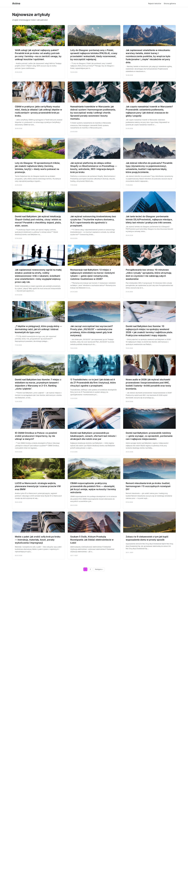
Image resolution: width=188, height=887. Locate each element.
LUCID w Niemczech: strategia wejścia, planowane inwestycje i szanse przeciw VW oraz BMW (38, 486)
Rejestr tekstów (154, 3)
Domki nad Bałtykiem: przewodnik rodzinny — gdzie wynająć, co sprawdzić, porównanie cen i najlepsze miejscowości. (149, 436)
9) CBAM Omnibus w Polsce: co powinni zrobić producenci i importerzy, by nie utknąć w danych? (36, 436)
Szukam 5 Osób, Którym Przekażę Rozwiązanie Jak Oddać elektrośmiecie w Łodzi (92, 539)
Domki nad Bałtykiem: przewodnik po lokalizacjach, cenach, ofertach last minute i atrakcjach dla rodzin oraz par (93, 436)
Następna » (99, 569)
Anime (16, 3)
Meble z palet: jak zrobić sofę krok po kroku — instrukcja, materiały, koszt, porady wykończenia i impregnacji (37, 539)
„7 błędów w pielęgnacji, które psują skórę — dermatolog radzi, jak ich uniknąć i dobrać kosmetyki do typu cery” (38, 329)
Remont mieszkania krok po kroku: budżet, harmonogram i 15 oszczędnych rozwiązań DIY (148, 486)
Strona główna (170, 3)
